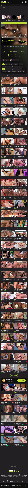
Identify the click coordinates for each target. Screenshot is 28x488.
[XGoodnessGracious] (7, 153)
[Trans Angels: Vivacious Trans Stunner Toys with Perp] (20, 368)
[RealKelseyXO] (20, 173)
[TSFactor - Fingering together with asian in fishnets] (20, 307)
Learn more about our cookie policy (20, 475)
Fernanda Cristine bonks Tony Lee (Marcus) (6, 279)
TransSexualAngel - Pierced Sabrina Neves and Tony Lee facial (6, 146)
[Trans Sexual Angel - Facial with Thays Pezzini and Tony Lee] (7, 122)
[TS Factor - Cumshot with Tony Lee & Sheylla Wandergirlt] (7, 235)
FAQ (22, 481)
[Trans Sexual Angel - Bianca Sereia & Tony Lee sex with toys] (20, 255)
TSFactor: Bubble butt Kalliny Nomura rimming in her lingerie (19, 156)
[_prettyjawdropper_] (20, 327)
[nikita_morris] (7, 307)
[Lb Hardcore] (5, 2)
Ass (9, 69)
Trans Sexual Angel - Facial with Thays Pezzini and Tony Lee (6, 125)
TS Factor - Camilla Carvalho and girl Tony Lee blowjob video (19, 217)
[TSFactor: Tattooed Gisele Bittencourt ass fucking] (7, 266)
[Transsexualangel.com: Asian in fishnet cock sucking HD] (7, 317)
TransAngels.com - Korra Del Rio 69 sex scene (6, 371)
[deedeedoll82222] (7, 409)
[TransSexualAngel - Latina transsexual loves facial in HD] (20, 132)
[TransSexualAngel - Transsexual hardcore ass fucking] (7, 173)
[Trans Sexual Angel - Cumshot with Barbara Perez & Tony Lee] (20, 286)
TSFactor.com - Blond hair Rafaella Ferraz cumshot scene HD (6, 248)
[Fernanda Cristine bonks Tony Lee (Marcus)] (7, 276)
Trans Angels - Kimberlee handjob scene (6, 340)
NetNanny (19, 476)
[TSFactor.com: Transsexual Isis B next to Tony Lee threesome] (20, 296)
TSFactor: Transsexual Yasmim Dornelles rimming (19, 166)
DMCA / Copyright (6, 480)
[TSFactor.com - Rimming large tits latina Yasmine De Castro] (20, 266)
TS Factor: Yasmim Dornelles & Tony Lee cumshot (6, 197)
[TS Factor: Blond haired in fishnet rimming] (20, 143)
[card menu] (13, 85)
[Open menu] (26, 2)
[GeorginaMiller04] (20, 358)
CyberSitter (24, 476)
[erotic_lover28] (7, 441)
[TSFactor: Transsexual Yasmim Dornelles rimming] (20, 163)
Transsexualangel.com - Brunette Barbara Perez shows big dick (19, 115)
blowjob (16, 64)
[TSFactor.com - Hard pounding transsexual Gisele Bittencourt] (20, 194)
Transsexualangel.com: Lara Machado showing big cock (19, 248)
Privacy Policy (13, 481)
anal (6, 64)
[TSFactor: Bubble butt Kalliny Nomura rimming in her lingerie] (20, 153)
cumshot (21, 64)
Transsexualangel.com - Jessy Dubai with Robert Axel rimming (19, 320)
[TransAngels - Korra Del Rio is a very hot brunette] (20, 347)
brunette (4, 66)
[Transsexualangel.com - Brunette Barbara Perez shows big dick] (20, 112)
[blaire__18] (7, 420)
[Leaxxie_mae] (7, 102)
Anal (6, 69)
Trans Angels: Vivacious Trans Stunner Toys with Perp (19, 371)
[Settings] (25, 26)
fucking (21, 66)
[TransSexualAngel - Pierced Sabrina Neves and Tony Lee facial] (7, 143)
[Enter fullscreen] (25, 34)
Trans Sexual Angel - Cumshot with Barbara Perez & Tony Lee (19, 289)
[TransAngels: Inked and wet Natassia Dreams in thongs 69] (7, 358)
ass (17, 66)
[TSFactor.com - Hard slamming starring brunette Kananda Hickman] (20, 276)
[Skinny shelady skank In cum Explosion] (7, 327)
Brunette (9, 71)
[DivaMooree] (7, 255)
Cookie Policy (6, 481)
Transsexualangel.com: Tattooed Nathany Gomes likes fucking (6, 84)
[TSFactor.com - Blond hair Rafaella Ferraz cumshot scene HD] (7, 245)
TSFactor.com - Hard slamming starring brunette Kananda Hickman (19, 279)
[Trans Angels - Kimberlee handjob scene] (7, 337)
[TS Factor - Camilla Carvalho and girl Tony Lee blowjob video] (20, 214)
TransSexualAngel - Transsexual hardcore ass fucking (6, 176)
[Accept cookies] (25, 485)
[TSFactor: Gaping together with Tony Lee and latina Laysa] (20, 81)
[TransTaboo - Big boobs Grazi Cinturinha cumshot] (7, 204)
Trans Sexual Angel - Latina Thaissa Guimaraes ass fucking (19, 105)
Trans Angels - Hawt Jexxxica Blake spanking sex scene (19, 340)
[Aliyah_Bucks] (20, 399)
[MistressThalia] (20, 431)
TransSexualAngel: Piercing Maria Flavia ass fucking (6, 115)
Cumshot (19, 71)
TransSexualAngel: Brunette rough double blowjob (6, 217)
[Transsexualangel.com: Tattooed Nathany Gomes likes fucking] (7, 81)
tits (15, 66)
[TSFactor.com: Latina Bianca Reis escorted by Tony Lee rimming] (7, 296)
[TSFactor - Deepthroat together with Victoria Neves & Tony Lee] (7, 163)
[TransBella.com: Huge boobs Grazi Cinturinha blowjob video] (7, 184)
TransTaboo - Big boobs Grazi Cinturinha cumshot (6, 207)
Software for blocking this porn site (9, 476)
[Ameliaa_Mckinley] (20, 409)
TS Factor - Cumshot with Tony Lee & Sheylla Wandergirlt (6, 238)
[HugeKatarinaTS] (20, 420)
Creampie (14, 71)
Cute (24, 71)
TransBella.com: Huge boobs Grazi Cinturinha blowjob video (6, 187)
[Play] (14, 31)
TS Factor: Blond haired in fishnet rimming (19, 146)
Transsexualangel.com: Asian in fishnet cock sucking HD (6, 320)
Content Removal (21, 480)
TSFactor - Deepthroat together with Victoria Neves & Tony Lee (6, 166)
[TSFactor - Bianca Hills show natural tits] (7, 225)
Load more (14, 375)
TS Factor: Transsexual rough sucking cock (6, 95)
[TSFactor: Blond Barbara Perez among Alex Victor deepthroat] (7, 347)
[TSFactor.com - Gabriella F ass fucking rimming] (20, 122)
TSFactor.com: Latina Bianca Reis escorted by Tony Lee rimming (6, 299)
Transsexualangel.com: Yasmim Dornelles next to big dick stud (19, 95)
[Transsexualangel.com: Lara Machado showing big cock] (20, 245)
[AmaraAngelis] (20, 389)
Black (21, 69)
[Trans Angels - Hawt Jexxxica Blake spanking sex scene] (20, 337)
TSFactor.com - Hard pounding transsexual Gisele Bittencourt (19, 197)
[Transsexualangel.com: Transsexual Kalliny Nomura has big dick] (20, 235)
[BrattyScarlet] (7, 286)
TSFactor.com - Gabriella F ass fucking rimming (19, 125)
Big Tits (13, 69)
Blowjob (4, 71)
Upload (18, 481)
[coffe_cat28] (7, 389)
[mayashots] (20, 441)
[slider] (14, 37)
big (9, 64)
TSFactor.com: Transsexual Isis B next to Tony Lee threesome (19, 299)
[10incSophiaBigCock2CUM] (20, 225)
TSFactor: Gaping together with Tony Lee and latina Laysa (19, 84)
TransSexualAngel (10, 40)
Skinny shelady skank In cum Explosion (6, 330)
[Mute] (3, 26)
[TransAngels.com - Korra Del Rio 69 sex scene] (7, 368)
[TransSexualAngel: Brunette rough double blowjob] (7, 214)
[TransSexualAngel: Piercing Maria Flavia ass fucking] (7, 112)
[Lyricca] (7, 431)
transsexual (10, 66)
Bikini (17, 69)
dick (12, 64)
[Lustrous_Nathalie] (7, 399)
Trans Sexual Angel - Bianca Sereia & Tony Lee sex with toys (19, 258)
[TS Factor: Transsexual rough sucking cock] (7, 92)
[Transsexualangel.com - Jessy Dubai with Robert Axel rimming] (20, 317)
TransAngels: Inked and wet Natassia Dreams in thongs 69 (6, 361)
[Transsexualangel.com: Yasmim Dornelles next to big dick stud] (20, 92)
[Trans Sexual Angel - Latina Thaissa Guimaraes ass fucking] (20, 102)
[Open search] (22, 2)
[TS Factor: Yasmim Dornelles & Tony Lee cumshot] (7, 194)
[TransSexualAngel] (3, 41)
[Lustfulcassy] (7, 132)
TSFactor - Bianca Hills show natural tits (6, 228)
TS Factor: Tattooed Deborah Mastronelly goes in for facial (19, 187)
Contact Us (13, 480)
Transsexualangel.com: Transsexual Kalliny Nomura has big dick (19, 238)
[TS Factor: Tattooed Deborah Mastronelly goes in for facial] (20, 184)
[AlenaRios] (20, 204)
